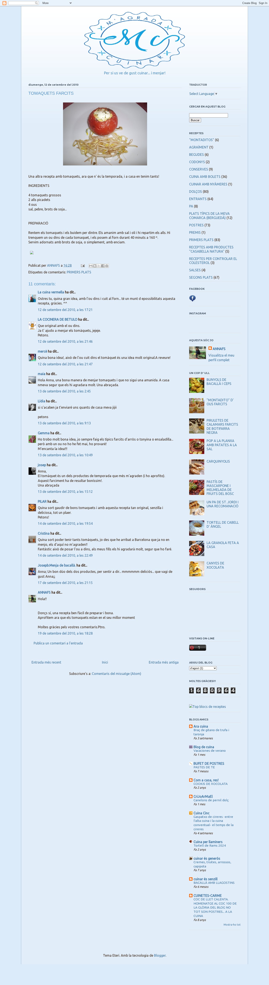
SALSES (195, 270)
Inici (105, 662)
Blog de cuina (204, 747)
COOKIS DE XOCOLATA (211, 784)
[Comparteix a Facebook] (103, 266)
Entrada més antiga (164, 662)
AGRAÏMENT (198, 147)
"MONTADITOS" (201, 140)
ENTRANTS (198, 199)
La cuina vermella (51, 292)
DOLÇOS (195, 191)
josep (42, 465)
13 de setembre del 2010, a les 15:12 (65, 491)
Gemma (44, 433)
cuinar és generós (207, 858)
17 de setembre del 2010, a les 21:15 (65, 583)
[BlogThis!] (95, 266)
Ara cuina (201, 726)
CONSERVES (198, 169)
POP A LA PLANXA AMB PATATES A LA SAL (222, 445)
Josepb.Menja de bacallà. (57, 565)
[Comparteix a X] (99, 266)
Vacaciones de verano (210, 750)
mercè (42, 351)
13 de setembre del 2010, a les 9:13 (64, 423)
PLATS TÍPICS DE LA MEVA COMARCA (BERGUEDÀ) (209, 215)
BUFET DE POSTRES (209, 763)
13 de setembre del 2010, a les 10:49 (65, 455)
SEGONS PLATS (201, 277)
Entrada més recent (46, 662)
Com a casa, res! (206, 780)
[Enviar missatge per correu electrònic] (82, 265)
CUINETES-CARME (208, 895)
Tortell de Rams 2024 (210, 845)
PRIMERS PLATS (79, 272)
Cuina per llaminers (208, 842)
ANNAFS (44, 592)
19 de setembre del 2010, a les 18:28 (65, 633)
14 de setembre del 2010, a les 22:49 (65, 555)
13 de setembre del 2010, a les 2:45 (64, 391)
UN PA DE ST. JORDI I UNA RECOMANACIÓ (223, 504)
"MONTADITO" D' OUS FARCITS (220, 402)
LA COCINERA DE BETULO (57, 319)
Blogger (160, 955)
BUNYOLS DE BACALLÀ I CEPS (219, 382)
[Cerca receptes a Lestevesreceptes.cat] (207, 706)
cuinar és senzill (206, 879)
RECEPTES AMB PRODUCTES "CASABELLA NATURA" (211, 249)
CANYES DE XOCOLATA (215, 565)
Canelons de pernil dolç (211, 800)
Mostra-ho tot (232, 924)
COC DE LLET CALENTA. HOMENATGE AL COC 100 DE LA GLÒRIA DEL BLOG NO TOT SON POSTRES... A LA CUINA (215, 907)
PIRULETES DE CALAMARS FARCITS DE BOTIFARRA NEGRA (222, 426)
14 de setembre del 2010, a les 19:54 (65, 523)
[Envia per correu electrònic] (91, 266)
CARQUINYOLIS (218, 461)
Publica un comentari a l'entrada (58, 643)
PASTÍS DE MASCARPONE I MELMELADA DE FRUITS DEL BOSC (220, 488)
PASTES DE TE (204, 767)
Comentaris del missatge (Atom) (116, 673)
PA (191, 206)
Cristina (44, 533)
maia (41, 374)
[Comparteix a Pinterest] (107, 266)
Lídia (41, 401)
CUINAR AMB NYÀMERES (208, 184)
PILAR (42, 501)
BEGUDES (196, 154)
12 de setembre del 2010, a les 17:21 (65, 310)
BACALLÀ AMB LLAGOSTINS (214, 882)
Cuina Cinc (202, 813)
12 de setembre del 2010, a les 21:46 (65, 341)
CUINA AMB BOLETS (204, 176)
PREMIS (195, 232)
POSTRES (196, 225)
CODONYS (197, 162)
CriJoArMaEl (203, 796)
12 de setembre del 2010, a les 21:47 (65, 364)
